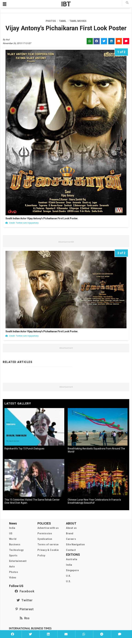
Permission (44, 533)
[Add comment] (119, 634)
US (11, 533)
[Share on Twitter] (30, 634)
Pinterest (26, 609)
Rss (26, 618)
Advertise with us (48, 528)
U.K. (68, 575)
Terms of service (48, 544)
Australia (71, 559)
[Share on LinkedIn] (48, 634)
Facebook (26, 591)
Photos (13, 572)
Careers (71, 539)
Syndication (44, 539)
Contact (71, 550)
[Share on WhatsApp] (83, 634)
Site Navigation (75, 544)
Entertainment (18, 561)
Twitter (26, 600)
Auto (12, 566)
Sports (13, 555)
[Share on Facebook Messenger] (101, 634)
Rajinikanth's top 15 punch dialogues (24, 448)
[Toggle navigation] (4, 4)
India (12, 528)
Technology (16, 550)
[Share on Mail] (66, 634)
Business (14, 544)
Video (12, 577)
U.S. (68, 581)
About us (71, 528)
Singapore (72, 570)
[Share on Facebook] (12, 634)
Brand (69, 533)
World (12, 539)
